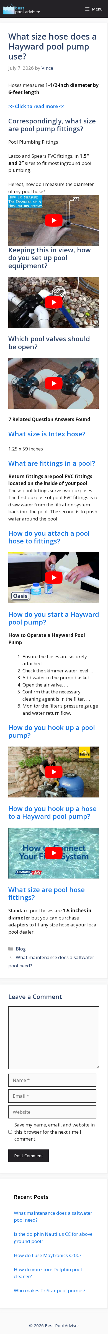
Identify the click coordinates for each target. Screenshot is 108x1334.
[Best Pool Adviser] (22, 9)
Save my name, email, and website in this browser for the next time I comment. (54, 1131)
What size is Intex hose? (46, 433)
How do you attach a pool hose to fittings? (49, 537)
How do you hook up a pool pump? (51, 731)
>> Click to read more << (36, 106)
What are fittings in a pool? (51, 463)
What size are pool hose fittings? (46, 893)
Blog (21, 949)
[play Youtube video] (53, 220)
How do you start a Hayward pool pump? (53, 618)
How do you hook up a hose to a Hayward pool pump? (52, 812)
